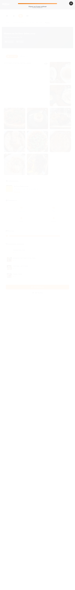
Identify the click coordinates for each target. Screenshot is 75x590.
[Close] (71, 3)
